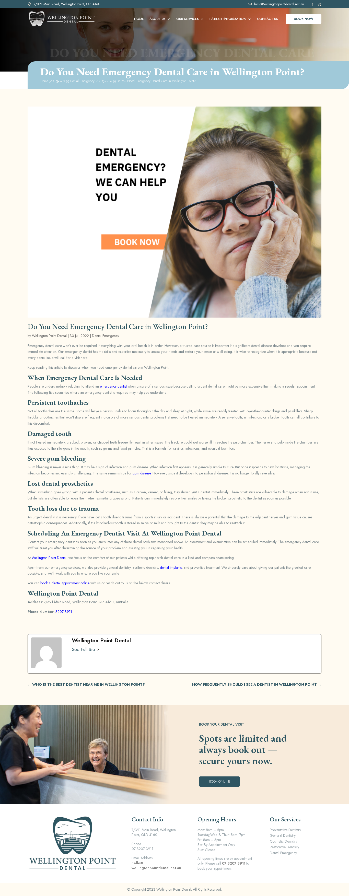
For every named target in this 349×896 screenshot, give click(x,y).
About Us (157, 19)
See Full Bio (83, 650)
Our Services (187, 19)
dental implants (171, 567)
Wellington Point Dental (49, 335)
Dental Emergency (105, 335)
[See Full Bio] (98, 650)
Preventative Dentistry (285, 829)
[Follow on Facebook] (311, 4)
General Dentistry (283, 835)
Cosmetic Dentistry (283, 841)
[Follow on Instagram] (318, 4)
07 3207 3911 (233, 863)
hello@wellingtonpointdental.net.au (279, 4)
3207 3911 (63, 611)
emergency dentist (113, 386)
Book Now (303, 18)
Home (139, 19)
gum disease (142, 473)
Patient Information (228, 19)
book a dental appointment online (64, 583)
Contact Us (267, 19)
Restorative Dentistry (284, 847)
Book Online (219, 781)
